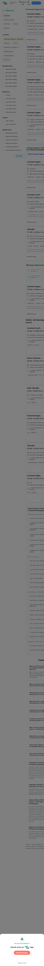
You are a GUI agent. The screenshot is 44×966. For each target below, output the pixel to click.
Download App (21, 952)
